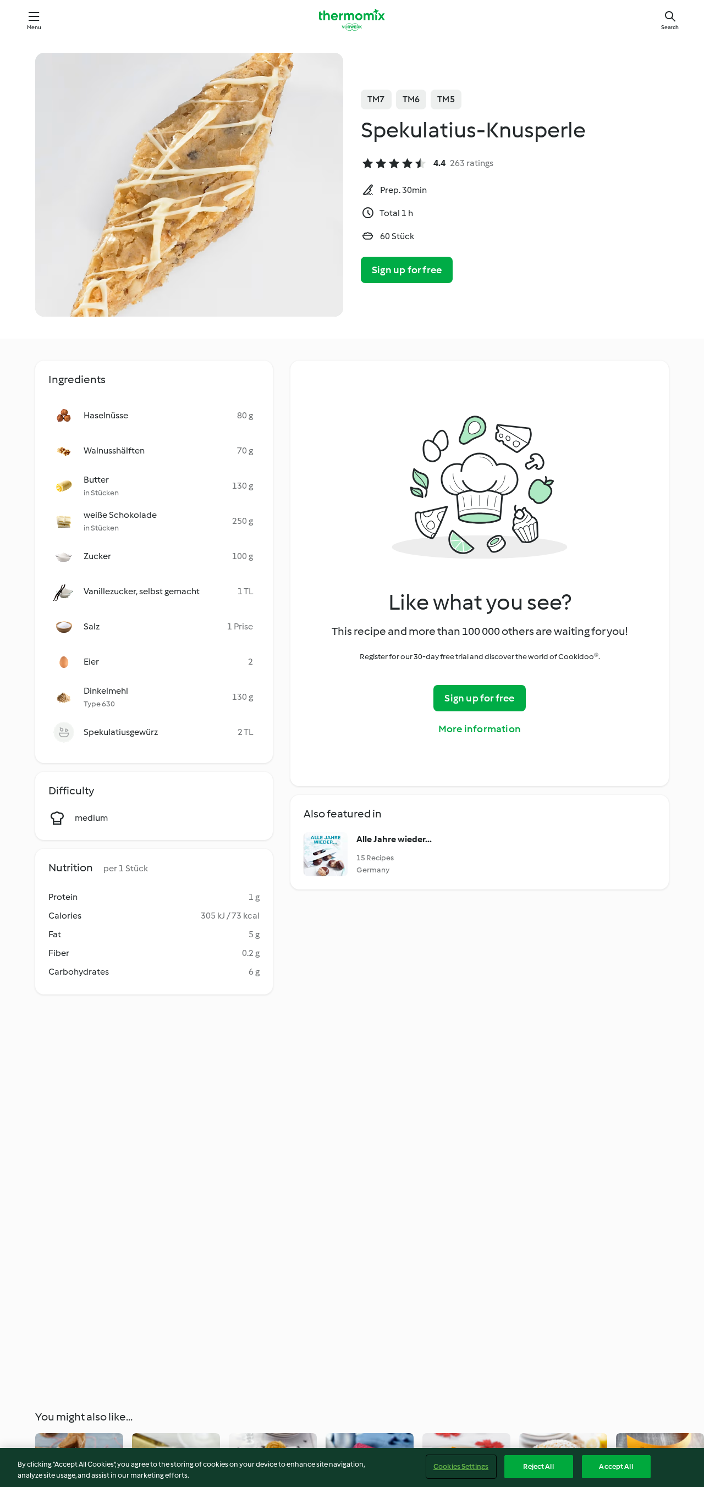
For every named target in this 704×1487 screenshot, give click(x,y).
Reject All (538, 1466)
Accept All (615, 1466)
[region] (352, 1467)
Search (670, 27)
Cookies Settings (460, 1466)
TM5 (446, 99)
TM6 (411, 99)
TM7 (376, 99)
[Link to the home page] (352, 20)
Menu (34, 27)
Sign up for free (407, 270)
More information (479, 729)
